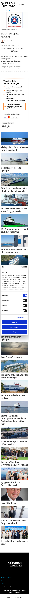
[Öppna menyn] (27, 4)
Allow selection (14, 327)
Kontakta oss (4, 587)
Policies (3, 590)
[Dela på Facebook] (12, 51)
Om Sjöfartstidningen (6, 584)
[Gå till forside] (9, 4)
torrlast (11, 129)
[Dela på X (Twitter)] (14, 51)
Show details (20, 317)
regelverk (5, 129)
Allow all (14, 322)
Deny (14, 332)
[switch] (25, 300)
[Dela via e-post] (17, 51)
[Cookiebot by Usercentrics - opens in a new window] (20, 267)
